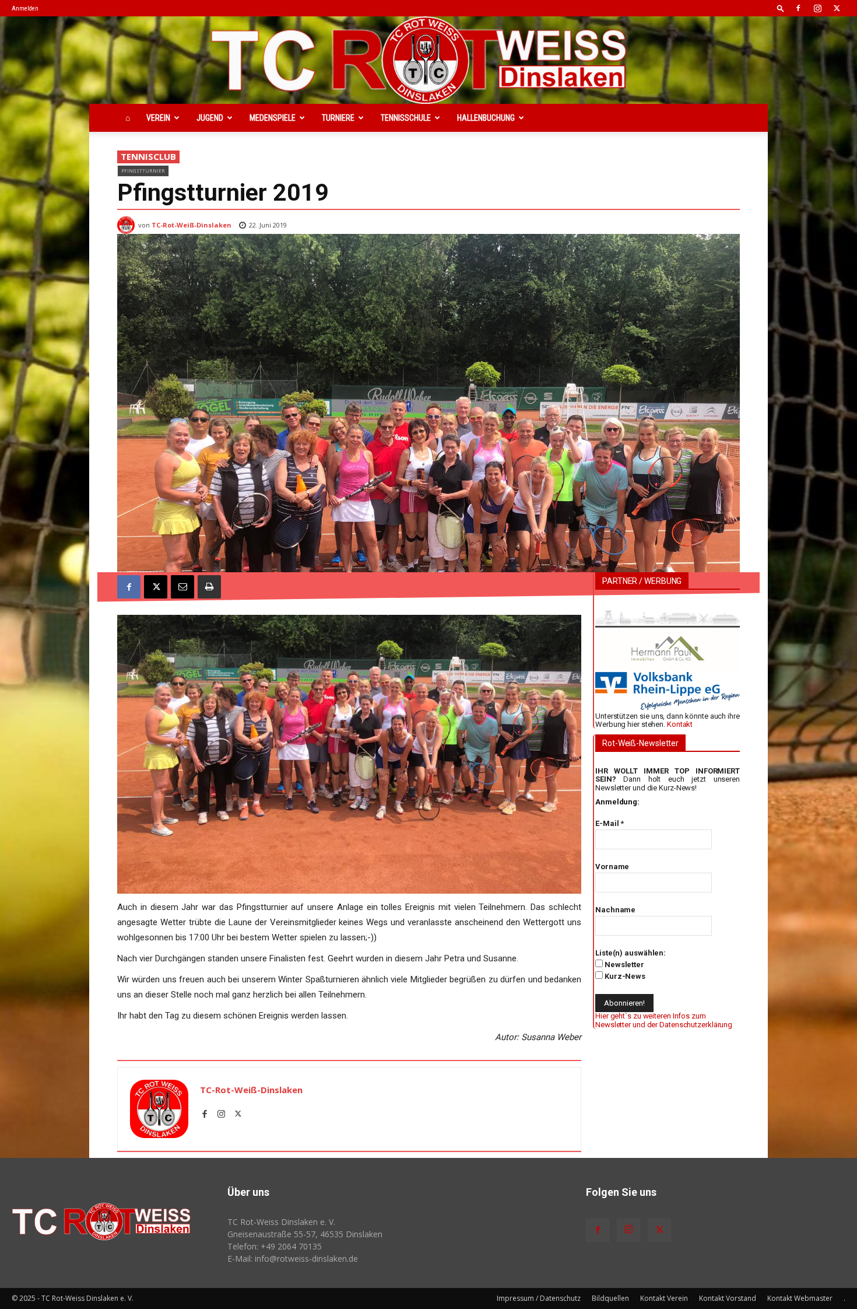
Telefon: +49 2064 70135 (274, 1246)
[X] (836, 8)
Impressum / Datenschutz (539, 1298)
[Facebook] (798, 8)
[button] (780, 8)
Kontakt (680, 724)
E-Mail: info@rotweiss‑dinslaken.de (292, 1258)
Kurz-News (624, 976)
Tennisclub (148, 156)
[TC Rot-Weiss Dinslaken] (428, 60)
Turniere (338, 118)
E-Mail (609, 823)
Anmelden (25, 8)
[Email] (182, 586)
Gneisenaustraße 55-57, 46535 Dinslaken (304, 1234)
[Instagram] (817, 8)
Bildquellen (610, 1298)
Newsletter (623, 964)
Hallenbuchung (486, 118)
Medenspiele (273, 118)
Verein (158, 118)
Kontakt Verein (664, 1298)
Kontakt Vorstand (727, 1298)
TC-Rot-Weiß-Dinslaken (191, 224)
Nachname (615, 909)
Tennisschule (406, 118)
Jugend (209, 118)
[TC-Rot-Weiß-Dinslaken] (127, 225)
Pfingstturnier (143, 170)
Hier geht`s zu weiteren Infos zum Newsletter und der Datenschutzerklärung (663, 1020)
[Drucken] (209, 586)
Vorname (612, 866)
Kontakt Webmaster (800, 1298)
